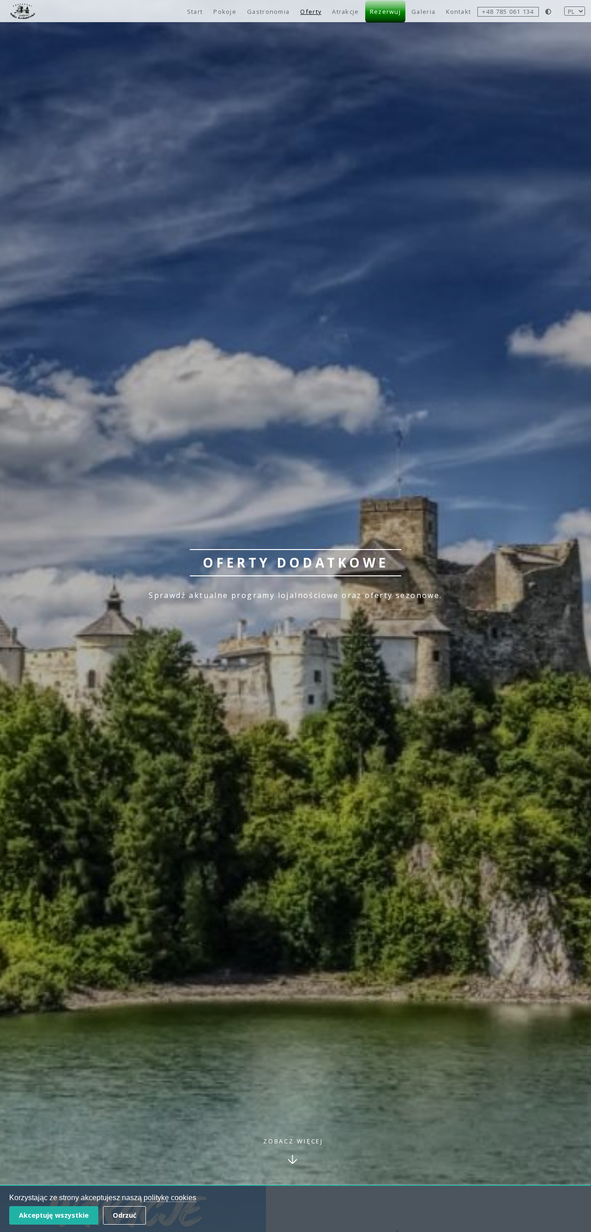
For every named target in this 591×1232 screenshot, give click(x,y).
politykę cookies (170, 1198)
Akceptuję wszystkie (54, 1215)
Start (195, 11)
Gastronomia (268, 11)
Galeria (423, 11)
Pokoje (224, 11)
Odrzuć (124, 1215)
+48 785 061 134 (508, 11)
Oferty (310, 11)
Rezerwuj (385, 11)
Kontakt (458, 11)
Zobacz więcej (293, 1141)
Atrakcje (345, 11)
